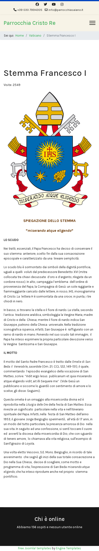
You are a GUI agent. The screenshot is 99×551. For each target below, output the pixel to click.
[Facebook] (37, 4)
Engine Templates (68, 548)
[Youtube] (54, 4)
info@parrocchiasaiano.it (66, 10)
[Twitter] (45, 4)
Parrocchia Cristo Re (30, 23)
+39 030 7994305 (29, 10)
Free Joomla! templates (34, 548)
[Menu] (92, 23)
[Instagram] (62, 4)
